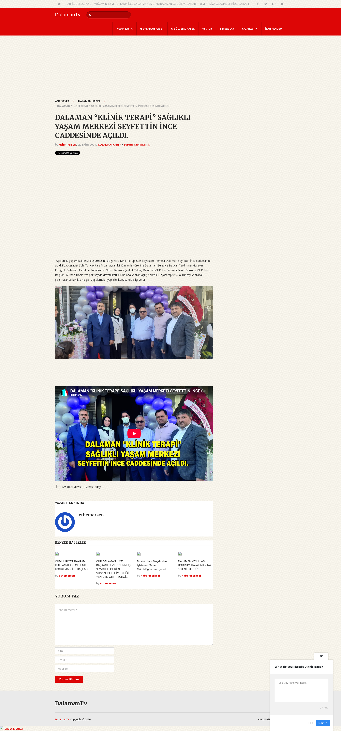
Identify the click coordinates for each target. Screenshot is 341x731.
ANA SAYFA (125, 28)
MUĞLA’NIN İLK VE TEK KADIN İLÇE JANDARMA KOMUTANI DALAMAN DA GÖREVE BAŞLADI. (126, 4)
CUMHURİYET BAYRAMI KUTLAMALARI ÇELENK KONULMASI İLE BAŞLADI (71, 565)
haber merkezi (150, 575)
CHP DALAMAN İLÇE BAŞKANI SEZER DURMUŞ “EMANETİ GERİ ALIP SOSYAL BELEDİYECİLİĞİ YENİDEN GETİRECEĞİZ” (113, 569)
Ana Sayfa (62, 101)
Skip (310, 722)
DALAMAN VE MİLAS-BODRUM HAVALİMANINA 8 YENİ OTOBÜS (194, 565)
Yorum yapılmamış (137, 144)
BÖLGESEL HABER (184, 28)
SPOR (208, 28)
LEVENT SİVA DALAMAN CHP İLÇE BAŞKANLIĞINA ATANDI (213, 4)
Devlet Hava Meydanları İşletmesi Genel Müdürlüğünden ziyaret (152, 565)
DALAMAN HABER (152, 28)
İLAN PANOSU (273, 28)
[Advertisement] (134, 69)
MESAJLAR (228, 28)
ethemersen (67, 144)
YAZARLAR (248, 28)
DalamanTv (68, 14)
